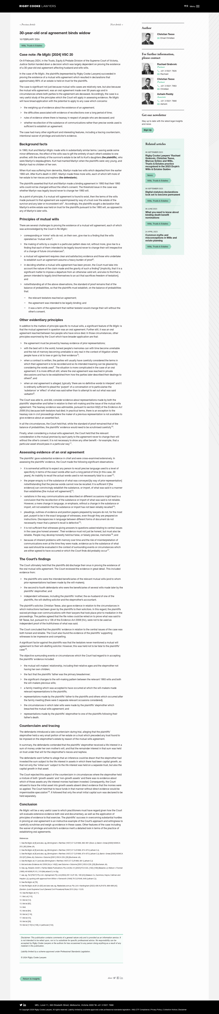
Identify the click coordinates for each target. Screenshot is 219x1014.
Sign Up (148, 130)
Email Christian (167, 38)
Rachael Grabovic (167, 64)
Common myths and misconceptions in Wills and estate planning (161, 238)
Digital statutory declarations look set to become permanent (162, 193)
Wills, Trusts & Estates (31, 45)
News (150, 175)
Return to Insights (31, 978)
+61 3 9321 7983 (168, 86)
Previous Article (28, 24)
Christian (164, 89)
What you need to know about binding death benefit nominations (162, 215)
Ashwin (163, 104)
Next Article (115, 24)
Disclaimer (182, 1010)
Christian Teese (165, 34)
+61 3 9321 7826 (168, 71)
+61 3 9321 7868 (168, 101)
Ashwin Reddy (165, 94)
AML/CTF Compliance (140, 1010)
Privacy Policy (156, 1010)
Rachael (164, 74)
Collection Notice (170, 1010)
